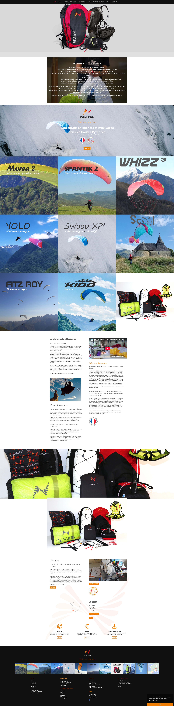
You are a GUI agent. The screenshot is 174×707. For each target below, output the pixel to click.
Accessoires (33, 684)
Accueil (32, 680)
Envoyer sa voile (63, 684)
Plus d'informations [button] (153, 700)
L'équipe (62, 693)
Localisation (62, 695)
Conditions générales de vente (124, 683)
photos (36, 691)
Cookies (120, 684)
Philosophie (62, 691)
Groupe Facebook (93, 697)
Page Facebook (92, 695)
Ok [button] (160, 704)
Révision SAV (34, 689)
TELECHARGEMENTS (98, 2)
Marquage (33, 686)
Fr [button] (119, 2)
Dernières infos (92, 694)
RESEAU (108, 2)
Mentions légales (122, 680)
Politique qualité (63, 698)
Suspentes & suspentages (65, 682)
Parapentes (33, 682)
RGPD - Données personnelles (124, 682)
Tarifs (32, 687)
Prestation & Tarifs (64, 681)
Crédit (119, 686)
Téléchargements (35, 690)
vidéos (40, 691)
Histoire (61, 696)
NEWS (89, 2)
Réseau (90, 689)
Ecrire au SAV (63, 685)
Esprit (61, 692)
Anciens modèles (35, 693)
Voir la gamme (87, 31)
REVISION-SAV (82, 2)
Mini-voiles (33, 683)
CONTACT (114, 2)
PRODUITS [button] (73, 2)
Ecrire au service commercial (95, 687)
